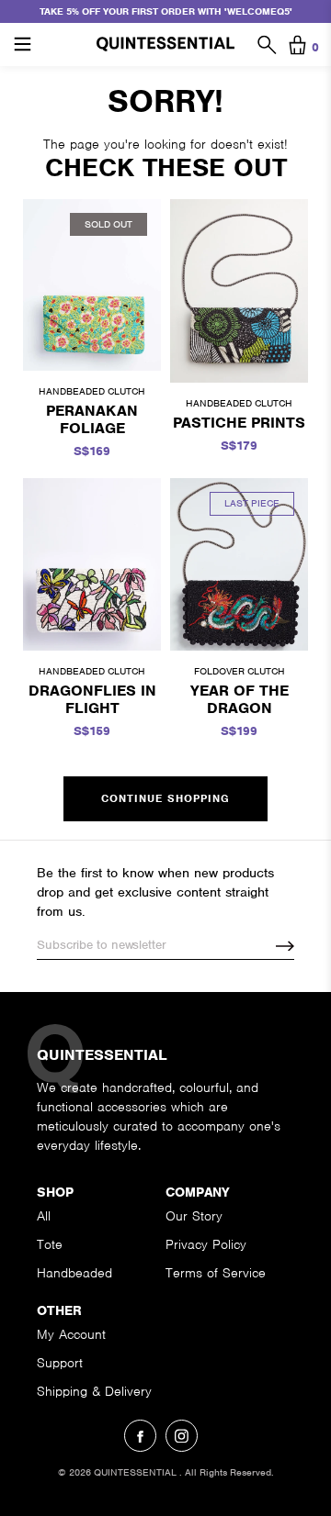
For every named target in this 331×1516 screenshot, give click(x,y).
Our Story (194, 1216)
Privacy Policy (206, 1244)
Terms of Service (216, 1273)
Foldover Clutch (239, 670)
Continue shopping (165, 798)
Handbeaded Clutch (92, 391)
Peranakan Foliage (92, 419)
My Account (71, 1334)
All (44, 1216)
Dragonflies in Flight (92, 699)
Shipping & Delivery (94, 1391)
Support (60, 1362)
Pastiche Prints (239, 422)
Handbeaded (74, 1273)
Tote (50, 1244)
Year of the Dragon (239, 699)
